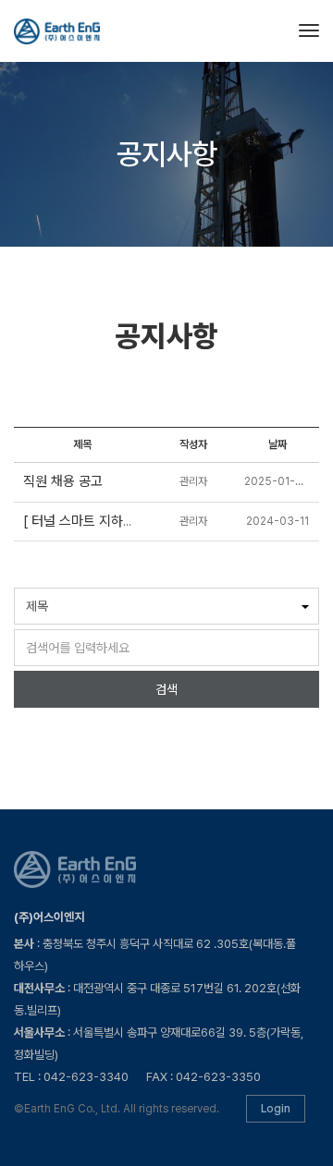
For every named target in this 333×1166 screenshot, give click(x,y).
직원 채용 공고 (63, 481)
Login (275, 1108)
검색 (166, 689)
